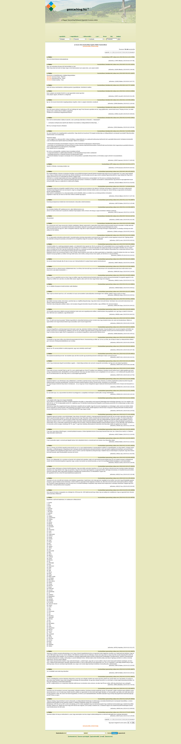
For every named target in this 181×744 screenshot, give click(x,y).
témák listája (94, 46)
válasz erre (116, 57)
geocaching (109, 171)
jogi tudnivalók (94, 736)
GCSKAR (49, 80)
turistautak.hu (72, 736)
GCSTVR (49, 78)
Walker (50, 57)
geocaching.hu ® (78, 9)
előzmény (111, 60)
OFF (111, 57)
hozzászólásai (105, 57)
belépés (118, 36)
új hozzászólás (87, 46)
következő (132, 52)
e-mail (102, 736)
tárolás (109, 733)
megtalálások (74, 36)
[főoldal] (51, 6)
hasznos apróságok (83, 736)
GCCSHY (49, 77)
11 (128, 52)
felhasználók (87, 36)
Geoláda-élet (109, 64)
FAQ (111, 36)
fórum (105, 36)
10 (126, 52)
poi (97, 36)
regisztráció (121, 733)
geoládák (62, 36)
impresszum (108, 736)
